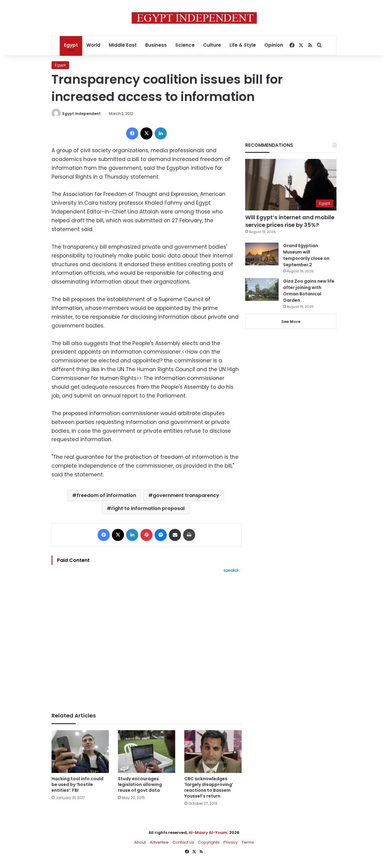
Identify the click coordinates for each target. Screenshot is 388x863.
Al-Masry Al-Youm (208, 832)
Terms (248, 842)
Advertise (159, 842)
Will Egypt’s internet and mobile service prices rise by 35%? (289, 221)
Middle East (123, 45)
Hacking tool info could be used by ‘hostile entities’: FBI (77, 784)
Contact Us (183, 842)
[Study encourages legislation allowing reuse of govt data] (146, 751)
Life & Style (242, 45)
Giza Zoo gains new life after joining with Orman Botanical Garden (308, 290)
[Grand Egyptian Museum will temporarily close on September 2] (262, 254)
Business (156, 45)
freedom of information (106, 495)
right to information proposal (148, 508)
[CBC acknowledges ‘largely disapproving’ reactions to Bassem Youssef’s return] (213, 751)
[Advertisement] (147, 640)
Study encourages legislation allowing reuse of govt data (140, 784)
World (93, 45)
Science (185, 45)
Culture (212, 45)
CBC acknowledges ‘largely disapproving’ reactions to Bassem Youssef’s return (208, 787)
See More (290, 321)
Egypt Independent (81, 113)
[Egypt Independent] (194, 18)
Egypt (71, 45)
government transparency (186, 495)
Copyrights (208, 842)
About (140, 842)
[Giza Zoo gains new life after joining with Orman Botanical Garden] (262, 289)
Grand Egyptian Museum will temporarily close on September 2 (306, 255)
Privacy (230, 842)
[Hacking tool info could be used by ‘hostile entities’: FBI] (80, 751)
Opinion (273, 45)
